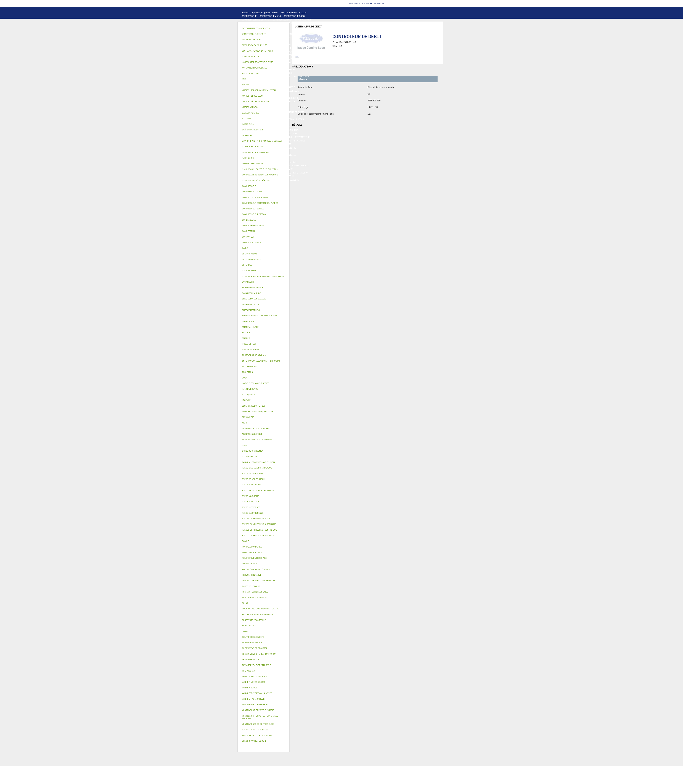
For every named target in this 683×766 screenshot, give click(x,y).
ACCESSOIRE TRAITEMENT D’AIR (258, 144)
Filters (246, 338)
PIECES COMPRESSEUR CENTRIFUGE (260, 26)
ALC (244, 48)
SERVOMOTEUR (302, 137)
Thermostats (249, 671)
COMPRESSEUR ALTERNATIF (256, 19)
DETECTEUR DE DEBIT (293, 112)
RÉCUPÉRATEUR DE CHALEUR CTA (258, 151)
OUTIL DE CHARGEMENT (254, 44)
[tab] (263, 186)
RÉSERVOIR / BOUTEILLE (269, 133)
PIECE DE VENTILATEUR (254, 66)
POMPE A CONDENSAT (252, 94)
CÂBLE (263, 73)
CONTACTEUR (279, 69)
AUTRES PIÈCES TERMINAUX (278, 169)
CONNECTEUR (280, 83)
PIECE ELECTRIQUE (278, 66)
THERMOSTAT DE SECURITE (281, 87)
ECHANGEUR (254, 48)
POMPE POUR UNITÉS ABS (286, 98)
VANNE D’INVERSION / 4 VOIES (288, 119)
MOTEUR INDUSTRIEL (290, 62)
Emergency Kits (250, 304)
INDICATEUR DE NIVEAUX (296, 165)
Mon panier (367, 3)
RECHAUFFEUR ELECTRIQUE (256, 83)
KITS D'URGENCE (250, 176)
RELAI (292, 69)
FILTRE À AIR (285, 144)
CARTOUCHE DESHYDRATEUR (256, 119)
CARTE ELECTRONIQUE (253, 37)
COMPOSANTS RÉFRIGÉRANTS (257, 108)
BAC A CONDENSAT (289, 130)
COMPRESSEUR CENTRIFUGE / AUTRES (292, 19)
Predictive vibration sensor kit (260, 580)
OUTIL (264, 176)
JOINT (277, 165)
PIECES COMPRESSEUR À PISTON (258, 34)
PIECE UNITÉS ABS (251, 179)
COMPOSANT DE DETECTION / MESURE (288, 44)
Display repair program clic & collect (263, 276)
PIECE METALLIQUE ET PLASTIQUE (259, 126)
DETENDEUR (248, 123)
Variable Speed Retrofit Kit (257, 735)
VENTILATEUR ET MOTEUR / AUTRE (259, 62)
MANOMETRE (248, 183)
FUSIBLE (285, 76)
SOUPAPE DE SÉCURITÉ (253, 115)
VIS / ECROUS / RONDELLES (255, 172)
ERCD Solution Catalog (254, 299)
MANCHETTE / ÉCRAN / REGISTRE (279, 147)
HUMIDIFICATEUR (251, 147)
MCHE (245, 423)
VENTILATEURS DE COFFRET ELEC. (259, 80)
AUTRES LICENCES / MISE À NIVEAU (260, 158)
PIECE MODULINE (272, 179)
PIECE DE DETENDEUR (267, 123)
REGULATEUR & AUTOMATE (275, 41)
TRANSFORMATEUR (251, 76)
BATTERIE (269, 48)
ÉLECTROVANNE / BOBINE (273, 140)
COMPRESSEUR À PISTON (254, 23)
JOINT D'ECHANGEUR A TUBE (256, 55)
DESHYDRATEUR (276, 115)
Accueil (245, 12)
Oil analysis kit (251, 456)
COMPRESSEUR (249, 16)
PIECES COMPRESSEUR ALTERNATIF (260, 30)
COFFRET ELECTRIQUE (281, 73)
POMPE (270, 91)
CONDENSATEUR (301, 76)
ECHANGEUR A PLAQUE (288, 48)
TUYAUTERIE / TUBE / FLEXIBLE (257, 162)
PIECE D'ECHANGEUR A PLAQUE (280, 51)
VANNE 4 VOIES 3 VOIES (280, 137)
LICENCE (282, 151)
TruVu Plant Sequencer (254, 676)
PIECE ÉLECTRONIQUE (253, 513)
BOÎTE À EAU (248, 133)
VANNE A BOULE (249, 140)
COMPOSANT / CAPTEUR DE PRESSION (260, 112)
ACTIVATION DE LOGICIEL (282, 155)
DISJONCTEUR (271, 76)
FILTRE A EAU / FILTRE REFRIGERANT (291, 172)
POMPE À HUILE (274, 105)
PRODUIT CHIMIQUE (286, 162)
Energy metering (251, 310)
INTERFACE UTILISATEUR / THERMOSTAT (288, 37)
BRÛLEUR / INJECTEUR (282, 176)
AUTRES (285, 158)
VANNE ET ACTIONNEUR (253, 137)
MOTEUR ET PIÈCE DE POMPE (256, 98)
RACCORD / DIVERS (251, 169)
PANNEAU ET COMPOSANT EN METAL (260, 130)
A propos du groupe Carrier (265, 12)
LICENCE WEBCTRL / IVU (254, 155)
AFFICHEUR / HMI (251, 41)
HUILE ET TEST (249, 101)
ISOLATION (291, 133)
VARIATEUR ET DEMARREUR (255, 69)
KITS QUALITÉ (291, 179)
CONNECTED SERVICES (253, 87)
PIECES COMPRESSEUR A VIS (284, 23)
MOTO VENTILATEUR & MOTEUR (289, 55)
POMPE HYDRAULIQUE (287, 91)
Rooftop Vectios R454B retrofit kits (262, 608)
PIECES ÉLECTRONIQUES (290, 34)
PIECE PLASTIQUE (288, 126)
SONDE (282, 80)
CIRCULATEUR (273, 94)
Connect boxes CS (251, 242)
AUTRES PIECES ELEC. (253, 91)
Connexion (379, 3)
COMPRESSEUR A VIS (270, 16)
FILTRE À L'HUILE (286, 101)
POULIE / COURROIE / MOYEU (256, 165)
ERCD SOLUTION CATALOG (293, 12)
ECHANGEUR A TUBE (252, 51)
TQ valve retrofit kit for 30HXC (259, 654)
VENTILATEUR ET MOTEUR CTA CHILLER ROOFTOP (267, 58)
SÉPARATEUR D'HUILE (252, 105)
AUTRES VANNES (297, 140)
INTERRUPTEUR (249, 73)
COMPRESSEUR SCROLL (295, 16)
